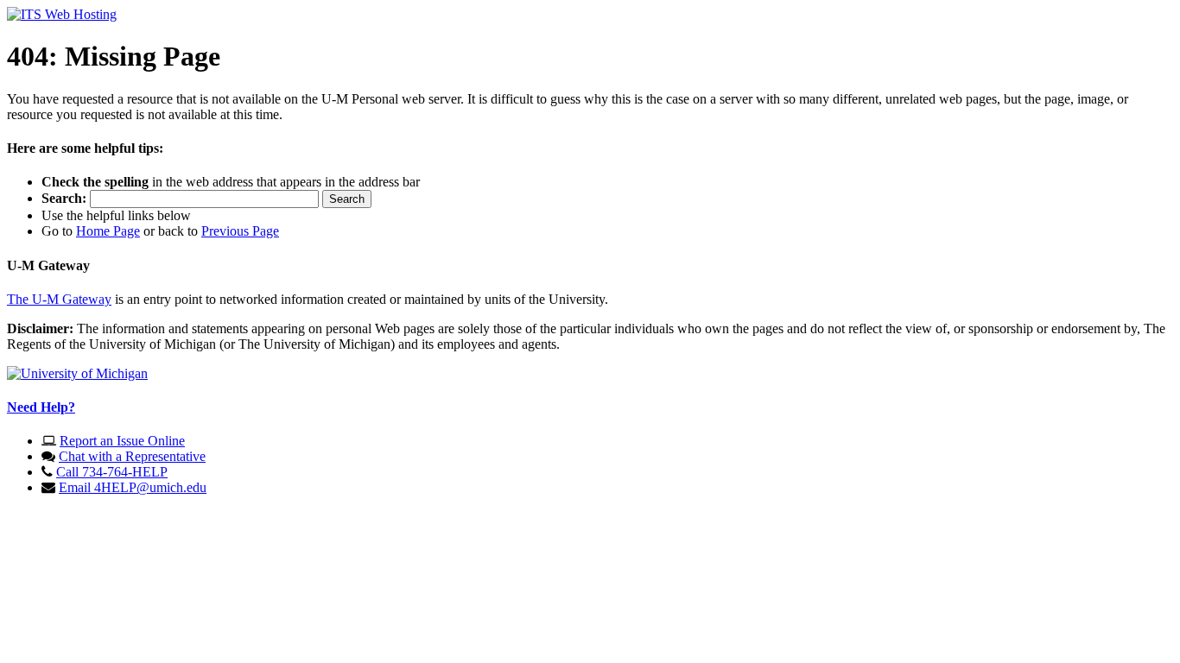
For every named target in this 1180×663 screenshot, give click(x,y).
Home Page (108, 231)
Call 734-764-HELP (112, 471)
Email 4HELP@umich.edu (132, 487)
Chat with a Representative (132, 456)
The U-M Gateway (59, 299)
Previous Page (240, 231)
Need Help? (41, 407)
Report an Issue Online (122, 440)
